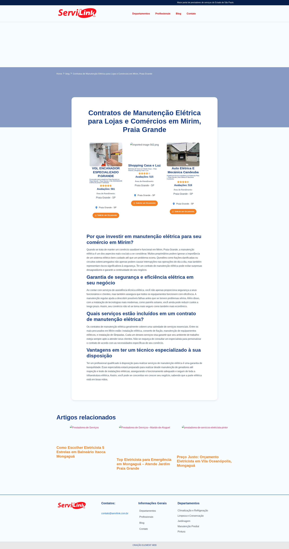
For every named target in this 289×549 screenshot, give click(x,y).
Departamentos (147, 511)
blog (67, 73)
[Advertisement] (144, 45)
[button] (141, 13)
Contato (143, 529)
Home (59, 73)
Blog (141, 523)
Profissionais (146, 517)
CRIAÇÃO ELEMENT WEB (145, 545)
